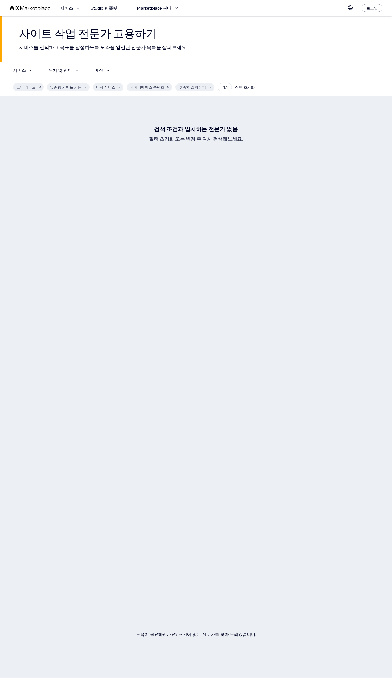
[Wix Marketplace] (30, 8)
